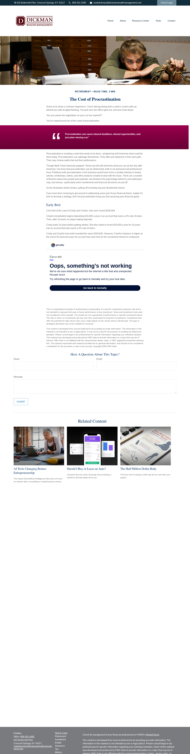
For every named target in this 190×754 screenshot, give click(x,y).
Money (58, 752)
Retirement (60, 736)
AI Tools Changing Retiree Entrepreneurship (30, 471)
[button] (110, 20)
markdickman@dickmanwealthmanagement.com (117, 3)
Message (18, 377)
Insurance (60, 746)
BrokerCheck (152, 735)
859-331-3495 (79, 3)
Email (99, 359)
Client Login (167, 3)
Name (17, 359)
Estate (58, 742)
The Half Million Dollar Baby (138, 469)
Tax (57, 749)
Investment (60, 739)
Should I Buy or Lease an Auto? (86, 469)
